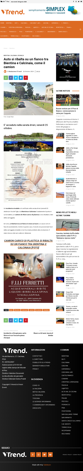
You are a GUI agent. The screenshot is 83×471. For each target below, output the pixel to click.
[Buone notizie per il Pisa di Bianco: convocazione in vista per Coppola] (67, 100)
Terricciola (66, 427)
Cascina (65, 366)
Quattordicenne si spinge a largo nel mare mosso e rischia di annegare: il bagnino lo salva (72, 182)
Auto (11, 310)
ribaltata (46, 310)
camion (31, 310)
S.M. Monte (66, 424)
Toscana (59, 137)
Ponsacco (66, 404)
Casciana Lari (67, 372)
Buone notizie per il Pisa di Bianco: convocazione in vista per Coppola (67, 110)
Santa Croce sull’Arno (71, 421)
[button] (80, 29)
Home (5, 48)
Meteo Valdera (39, 392)
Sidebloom (47, 465)
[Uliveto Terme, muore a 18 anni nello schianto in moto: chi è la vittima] (60, 321)
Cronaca (20, 55)
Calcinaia (13, 55)
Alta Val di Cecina (69, 392)
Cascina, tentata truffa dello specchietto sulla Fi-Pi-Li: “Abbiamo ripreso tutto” (67, 235)
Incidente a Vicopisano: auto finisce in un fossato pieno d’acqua (15, 335)
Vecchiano (66, 434)
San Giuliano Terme (70, 414)
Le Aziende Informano (42, 401)
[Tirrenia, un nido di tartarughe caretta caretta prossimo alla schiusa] (60, 308)
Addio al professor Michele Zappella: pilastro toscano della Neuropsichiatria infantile (72, 168)
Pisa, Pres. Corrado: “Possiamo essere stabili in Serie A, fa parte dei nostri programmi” (72, 267)
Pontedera (66, 411)
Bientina (12, 48)
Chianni (65, 379)
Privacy (36, 369)
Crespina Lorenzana (70, 382)
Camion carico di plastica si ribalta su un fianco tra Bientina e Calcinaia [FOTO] (28, 244)
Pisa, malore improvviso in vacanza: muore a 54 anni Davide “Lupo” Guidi (72, 281)
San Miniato (67, 417)
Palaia (64, 398)
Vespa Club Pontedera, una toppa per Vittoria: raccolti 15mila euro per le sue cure (72, 296)
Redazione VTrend (15, 71)
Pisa (58, 105)
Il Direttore (38, 359)
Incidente (39, 310)
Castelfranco (67, 375)
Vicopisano (66, 430)
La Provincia (61, 229)
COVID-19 (36, 385)
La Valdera (37, 389)
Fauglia (65, 385)
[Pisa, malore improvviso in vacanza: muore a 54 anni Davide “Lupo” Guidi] (60, 280)
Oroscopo (37, 408)
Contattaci (37, 356)
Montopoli (66, 395)
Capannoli (66, 369)
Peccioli (65, 401)
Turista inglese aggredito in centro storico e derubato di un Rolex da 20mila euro (72, 137)
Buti (63, 359)
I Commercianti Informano (44, 405)
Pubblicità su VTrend (41, 362)
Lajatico (65, 388)
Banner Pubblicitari (41, 366)
